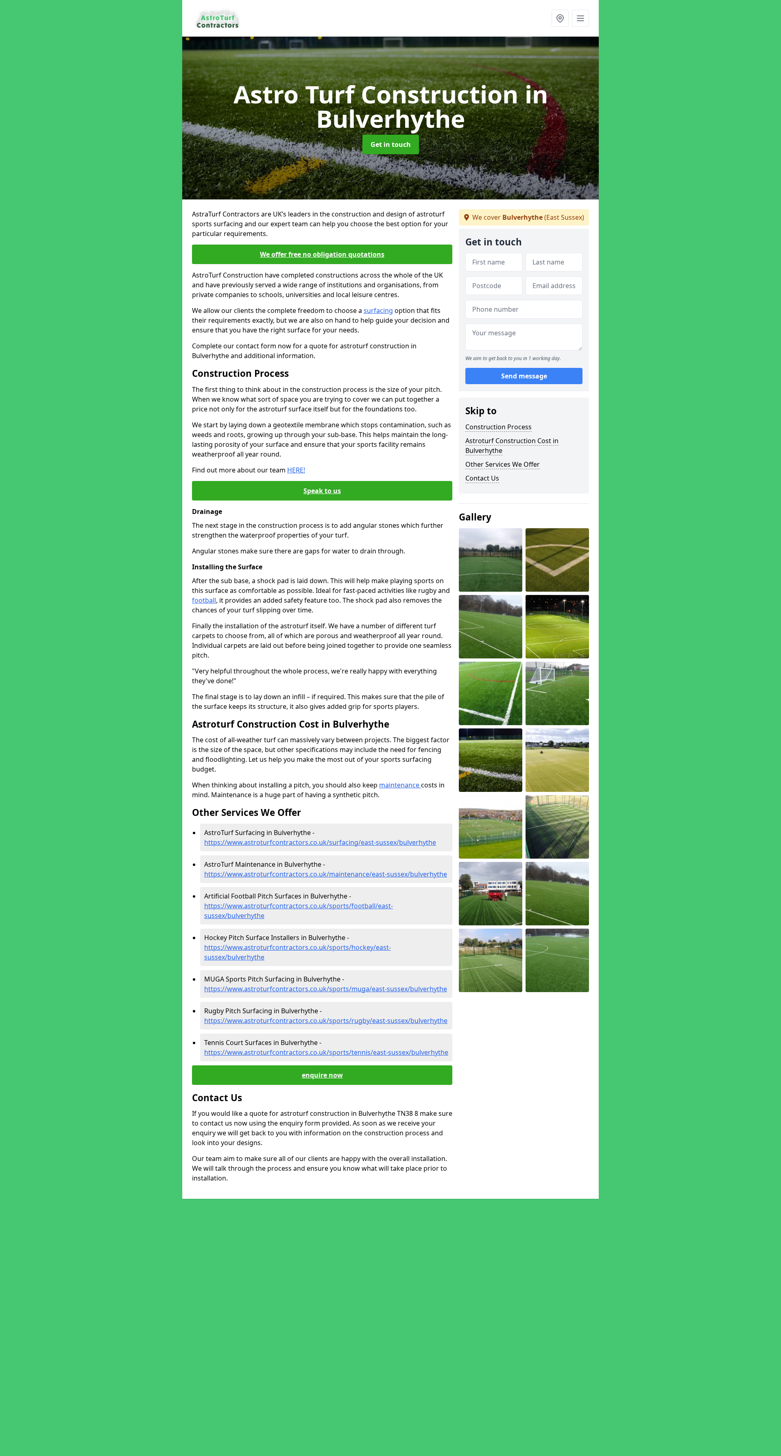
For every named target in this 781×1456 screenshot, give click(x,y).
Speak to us (322, 490)
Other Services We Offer (502, 464)
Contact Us (482, 478)
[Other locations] (560, 18)
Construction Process (498, 426)
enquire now (322, 1075)
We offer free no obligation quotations (322, 254)
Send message (524, 376)
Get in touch (391, 144)
